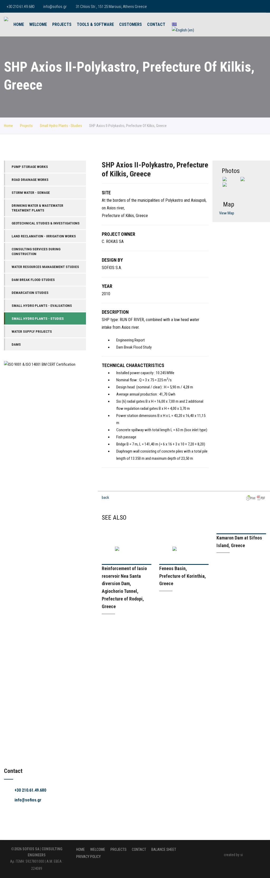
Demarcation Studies (30, 292)
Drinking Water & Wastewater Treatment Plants (37, 207)
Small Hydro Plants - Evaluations (42, 305)
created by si (233, 855)
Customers (130, 24)
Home (8, 126)
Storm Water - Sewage (31, 192)
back (105, 497)
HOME (18, 24)
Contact (156, 24)
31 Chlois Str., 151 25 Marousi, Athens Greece (111, 6)
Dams (16, 344)
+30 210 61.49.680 (20, 6)
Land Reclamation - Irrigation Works (44, 236)
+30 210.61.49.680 (30, 790)
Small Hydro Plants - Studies (61, 126)
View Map (226, 213)
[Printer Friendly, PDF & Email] (255, 497)
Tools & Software (95, 24)
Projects (61, 24)
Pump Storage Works (30, 167)
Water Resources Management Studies (45, 267)
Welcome (38, 24)
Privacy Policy (88, 856)
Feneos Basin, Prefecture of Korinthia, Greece (182, 576)
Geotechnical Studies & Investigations (46, 223)
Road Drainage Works (30, 179)
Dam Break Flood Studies (33, 280)
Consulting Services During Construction (36, 251)
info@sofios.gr (55, 6)
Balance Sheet (163, 849)
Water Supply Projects (32, 331)
